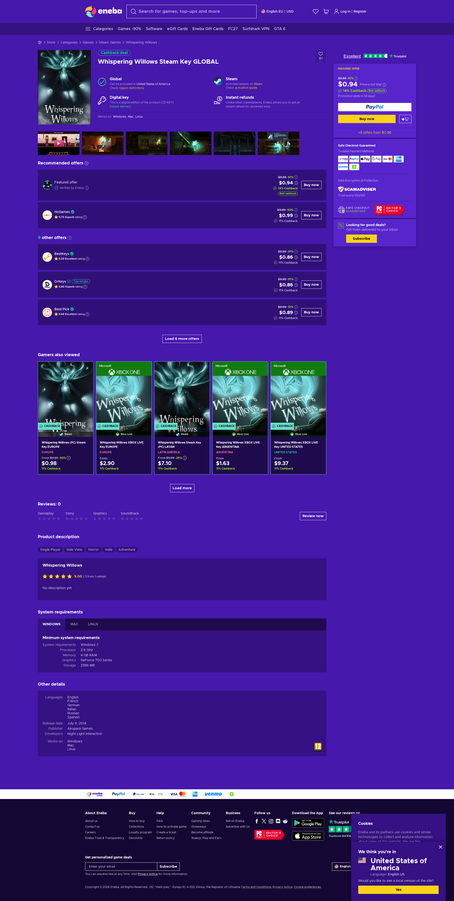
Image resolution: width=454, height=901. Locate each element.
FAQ (160, 821)
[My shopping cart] (326, 11)
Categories (69, 42)
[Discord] (278, 821)
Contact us (92, 826)
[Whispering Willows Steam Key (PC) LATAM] (182, 393)
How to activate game (172, 826)
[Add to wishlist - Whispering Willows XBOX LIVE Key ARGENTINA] (260, 369)
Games (88, 42)
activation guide (246, 87)
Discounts (135, 838)
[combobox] (191, 11)
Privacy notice (148, 874)
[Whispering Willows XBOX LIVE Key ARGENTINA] (240, 393)
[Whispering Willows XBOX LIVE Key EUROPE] (124, 393)
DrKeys (60, 281)
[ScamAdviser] (357, 189)
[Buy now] (374, 107)
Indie (109, 549)
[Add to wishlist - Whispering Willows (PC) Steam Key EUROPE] (85, 369)
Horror (93, 549)
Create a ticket (166, 832)
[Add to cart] (405, 119)
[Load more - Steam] (218, 82)
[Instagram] (271, 821)
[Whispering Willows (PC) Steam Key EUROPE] (65, 393)
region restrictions (131, 88)
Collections (136, 826)
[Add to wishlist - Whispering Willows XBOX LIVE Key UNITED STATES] (318, 369)
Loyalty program (140, 832)
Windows (74, 741)
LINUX (93, 624)
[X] (264, 821)
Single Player (50, 549)
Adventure (126, 549)
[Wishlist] (315, 11)
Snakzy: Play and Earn (206, 838)
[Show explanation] (85, 217)
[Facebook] (256, 821)
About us (91, 821)
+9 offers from (374, 132)
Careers (90, 832)
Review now (313, 516)
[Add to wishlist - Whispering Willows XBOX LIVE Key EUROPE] (143, 369)
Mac (70, 745)
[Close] (440, 847)
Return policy (166, 838)
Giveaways (198, 826)
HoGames (62, 212)
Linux (71, 749)
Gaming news (200, 821)
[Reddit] (285, 821)
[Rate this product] (58, 577)
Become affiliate (202, 832)
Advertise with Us (238, 826)
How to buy (137, 821)
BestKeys (61, 254)
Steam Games (110, 42)
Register (360, 11)
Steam (258, 84)
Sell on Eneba (235, 821)
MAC (74, 624)
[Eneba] (103, 11)
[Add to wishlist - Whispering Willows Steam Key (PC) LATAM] (201, 369)
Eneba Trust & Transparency (104, 838)
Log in (345, 11)
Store (51, 42)
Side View (74, 549)
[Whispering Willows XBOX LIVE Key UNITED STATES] (298, 393)
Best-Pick (61, 309)
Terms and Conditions (256, 887)
